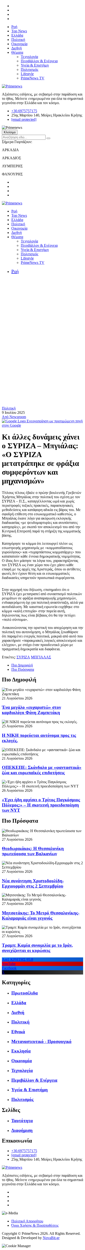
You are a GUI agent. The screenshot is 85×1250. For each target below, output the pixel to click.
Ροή (14, 27)
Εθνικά (18, 1031)
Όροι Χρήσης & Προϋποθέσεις (35, 1225)
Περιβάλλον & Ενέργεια (39, 61)
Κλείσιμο (10, 132)
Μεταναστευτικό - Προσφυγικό (41, 1041)
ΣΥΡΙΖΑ (23, 657)
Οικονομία (19, 44)
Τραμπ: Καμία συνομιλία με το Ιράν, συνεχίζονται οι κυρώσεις (37, 948)
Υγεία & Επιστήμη (35, 65)
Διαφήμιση (22, 1130)
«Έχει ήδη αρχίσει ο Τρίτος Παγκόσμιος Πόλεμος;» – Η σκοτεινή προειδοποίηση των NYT (41, 805)
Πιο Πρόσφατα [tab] (22, 669)
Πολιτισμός (29, 70)
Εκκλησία (21, 1050)
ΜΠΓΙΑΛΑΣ (41, 657)
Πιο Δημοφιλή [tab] (22, 665)
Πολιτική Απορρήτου (27, 1221)
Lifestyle (27, 74)
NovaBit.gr (51, 1238)
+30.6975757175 (24, 111)
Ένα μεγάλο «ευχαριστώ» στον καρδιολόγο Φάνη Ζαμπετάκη (31, 710)
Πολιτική (18, 40)
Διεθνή (16, 48)
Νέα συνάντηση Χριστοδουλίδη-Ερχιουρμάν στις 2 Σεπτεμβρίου (33, 883)
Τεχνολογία (29, 57)
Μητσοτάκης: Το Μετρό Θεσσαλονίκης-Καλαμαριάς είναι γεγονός (40, 915)
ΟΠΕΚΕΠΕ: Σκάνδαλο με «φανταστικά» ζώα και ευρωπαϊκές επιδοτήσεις (41, 770)
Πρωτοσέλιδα (24, 992)
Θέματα (17, 52)
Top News (19, 31)
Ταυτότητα (22, 1120)
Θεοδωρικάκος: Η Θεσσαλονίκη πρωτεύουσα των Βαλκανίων (33, 851)
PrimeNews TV (32, 78)
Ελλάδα (17, 35)
